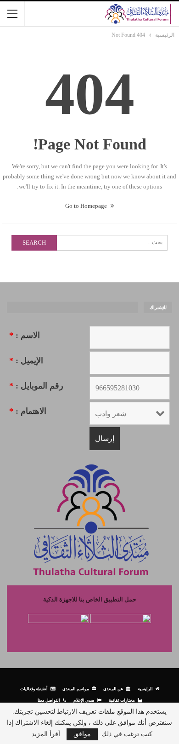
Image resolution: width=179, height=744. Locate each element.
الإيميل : (26, 360)
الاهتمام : (27, 411)
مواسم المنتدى (75, 688)
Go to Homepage (86, 205)
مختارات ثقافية (122, 700)
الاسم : (24, 335)
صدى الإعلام (84, 700)
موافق (82, 734)
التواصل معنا (49, 700)
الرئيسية (145, 688)
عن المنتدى (113, 688)
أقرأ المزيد (46, 734)
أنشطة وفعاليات (34, 688)
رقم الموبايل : (36, 385)
